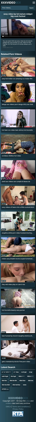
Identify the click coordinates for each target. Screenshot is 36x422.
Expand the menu (34, 3)
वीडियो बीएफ (4, 380)
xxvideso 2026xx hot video (11, 156)
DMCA (8, 407)
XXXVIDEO (11, 2)
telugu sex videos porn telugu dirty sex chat (17, 104)
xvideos (9, 403)
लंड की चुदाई (23, 372)
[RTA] (17, 414)
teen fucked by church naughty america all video (17, 336)
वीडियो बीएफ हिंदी (13, 380)
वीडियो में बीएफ (22, 380)
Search (31, 8)
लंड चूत (30, 372)
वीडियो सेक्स (30, 380)
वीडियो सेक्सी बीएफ (16, 385)
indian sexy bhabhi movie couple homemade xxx (17, 259)
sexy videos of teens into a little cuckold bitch (18, 207)
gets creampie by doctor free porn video (16, 361)
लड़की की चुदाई (5, 376)
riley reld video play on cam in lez (13, 284)
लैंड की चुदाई (13, 376)
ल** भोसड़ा (16, 372)
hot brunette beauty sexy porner (13, 310)
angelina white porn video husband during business (17, 233)
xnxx (28, 401)
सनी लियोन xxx (5, 389)
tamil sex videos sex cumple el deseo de (16, 181)
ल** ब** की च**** (6, 372)
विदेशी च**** (22, 376)
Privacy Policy (18, 409)
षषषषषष (24, 385)
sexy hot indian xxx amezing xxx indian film (17, 79)
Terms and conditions (20, 407)
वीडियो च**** (30, 376)
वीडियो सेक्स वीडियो (6, 385)
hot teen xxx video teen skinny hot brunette (17, 130)
